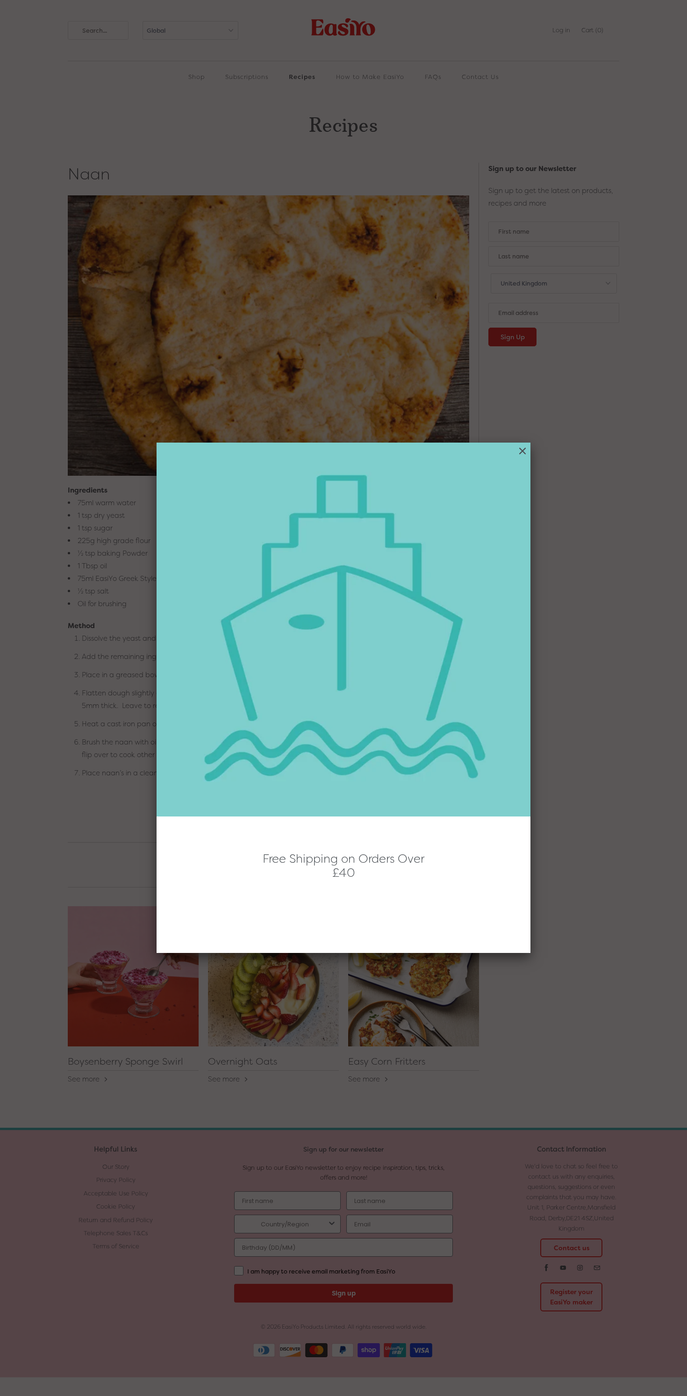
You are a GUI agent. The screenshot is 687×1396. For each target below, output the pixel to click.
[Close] (522, 451)
